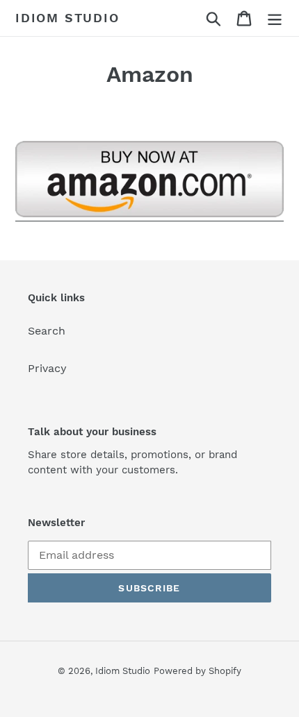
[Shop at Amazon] (149, 214)
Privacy (47, 368)
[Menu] (274, 18)
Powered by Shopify (197, 671)
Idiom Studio (67, 17)
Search (46, 330)
